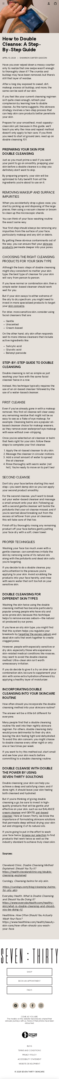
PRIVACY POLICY (29, 1055)
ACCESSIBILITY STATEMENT (29, 1059)
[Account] (48, 3)
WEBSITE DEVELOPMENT (29, 1064)
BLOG (29, 1046)
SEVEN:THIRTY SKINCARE (33, 1072)
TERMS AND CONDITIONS (29, 1051)
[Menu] (3, 3)
